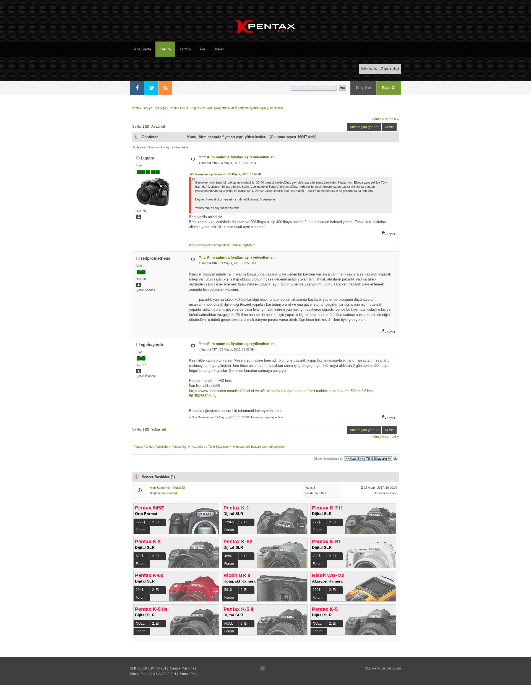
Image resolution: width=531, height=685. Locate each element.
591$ (228, 590)
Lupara (147, 158)
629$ (140, 556)
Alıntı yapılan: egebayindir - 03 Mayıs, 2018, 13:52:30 (226, 174)
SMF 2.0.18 (138, 668)
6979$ (140, 522)
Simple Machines (183, 668)
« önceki (377, 119)
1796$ (229, 522)
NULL (140, 623)
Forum (140, 530)
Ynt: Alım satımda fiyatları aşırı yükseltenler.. (237, 157)
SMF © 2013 (159, 668)
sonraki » (392, 119)
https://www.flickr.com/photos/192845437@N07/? (222, 245)
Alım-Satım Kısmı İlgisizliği (167, 487)
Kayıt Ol (388, 88)
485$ (228, 556)
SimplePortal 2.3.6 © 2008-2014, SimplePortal (164, 674)
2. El (155, 522)
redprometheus (155, 258)
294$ (140, 590)
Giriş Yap (363, 88)
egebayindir (152, 344)
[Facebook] (137, 88)
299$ (317, 556)
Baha (393, 493)
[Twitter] (151, 88)
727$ (317, 522)
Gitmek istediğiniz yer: (328, 458)
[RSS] (165, 88)
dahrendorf (169, 493)
